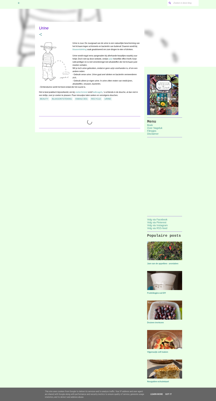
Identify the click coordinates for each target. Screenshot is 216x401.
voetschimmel (81, 92)
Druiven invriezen (155, 322)
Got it (168, 394)
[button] (40, 35)
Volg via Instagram (157, 225)
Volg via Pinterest (156, 222)
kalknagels (97, 92)
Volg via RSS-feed (157, 228)
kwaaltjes (81, 99)
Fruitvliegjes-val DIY (156, 293)
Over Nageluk (154, 128)
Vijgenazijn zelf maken (157, 352)
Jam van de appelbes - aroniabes (162, 263)
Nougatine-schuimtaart (158, 381)
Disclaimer (153, 133)
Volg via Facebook (157, 219)
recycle (96, 99)
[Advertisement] (89, 153)
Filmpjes (151, 130)
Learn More (156, 394)
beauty (44, 99)
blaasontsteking (79, 49)
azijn (110, 59)
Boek (150, 125)
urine (108, 99)
